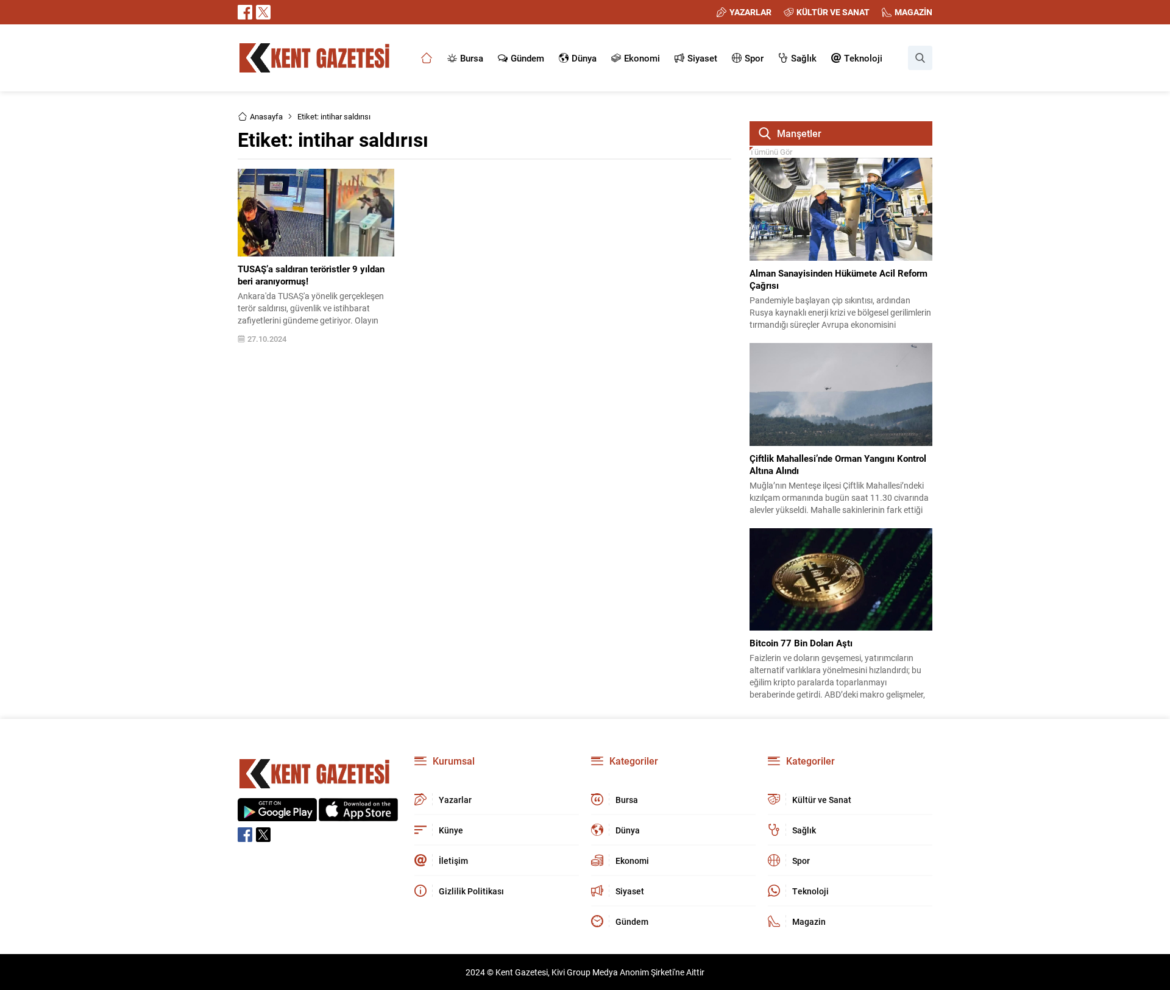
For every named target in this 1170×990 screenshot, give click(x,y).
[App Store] (358, 815)
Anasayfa (266, 116)
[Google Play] (277, 815)
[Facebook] (245, 12)
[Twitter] (263, 12)
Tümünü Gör (771, 151)
